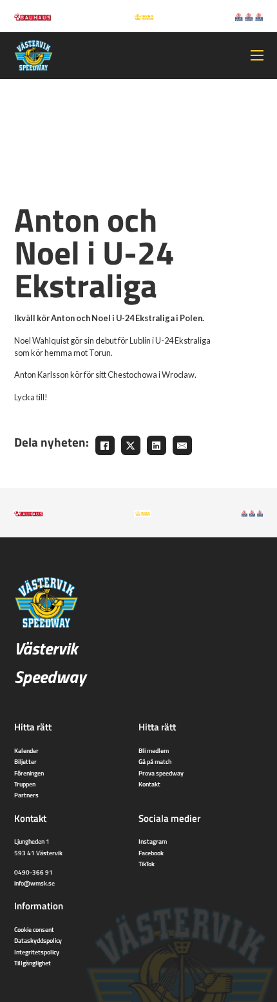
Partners (26, 795)
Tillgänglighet (32, 963)
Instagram (152, 841)
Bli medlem (153, 750)
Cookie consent (34, 929)
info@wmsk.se (34, 883)
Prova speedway (161, 773)
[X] (130, 445)
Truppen (24, 784)
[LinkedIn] (156, 445)
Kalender (26, 750)
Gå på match (154, 761)
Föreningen (29, 773)
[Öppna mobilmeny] (257, 55)
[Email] (182, 445)
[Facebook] (105, 445)
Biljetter (25, 761)
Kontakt (149, 784)
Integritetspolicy (36, 952)
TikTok (146, 863)
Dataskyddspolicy (38, 940)
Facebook (151, 853)
